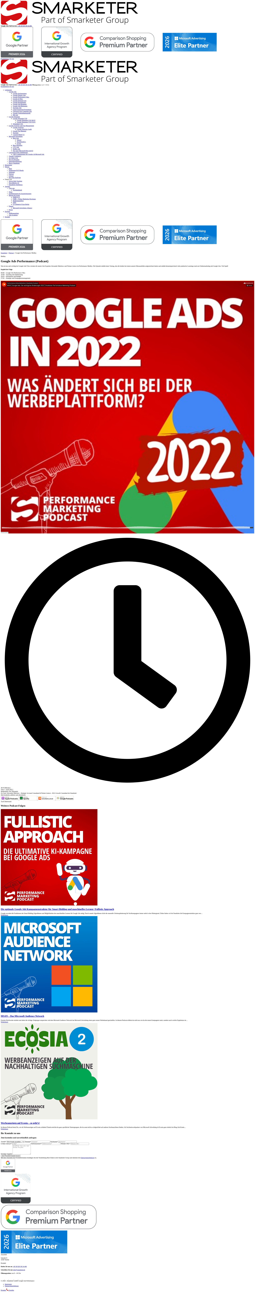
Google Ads (12, 92)
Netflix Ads (16, 149)
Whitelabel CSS (18, 124)
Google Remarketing (19, 102)
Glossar (11, 176)
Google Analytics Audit (24, 129)
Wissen (7, 167)
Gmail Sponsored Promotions (22, 109)
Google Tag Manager (19, 131)
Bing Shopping (17, 145)
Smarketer (4, 253)
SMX (14, 202)
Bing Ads (16, 138)
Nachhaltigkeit (17, 190)
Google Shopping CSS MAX (26, 120)
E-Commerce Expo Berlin (21, 204)
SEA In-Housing (14, 160)
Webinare (12, 172)
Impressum (8, 1284)
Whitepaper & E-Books (16, 170)
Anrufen (11, 1290)
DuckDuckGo (21, 142)
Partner (11, 206)
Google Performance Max (21, 97)
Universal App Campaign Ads (22, 111)
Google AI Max (18, 99)
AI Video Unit (13, 158)
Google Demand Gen (19, 101)
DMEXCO (16, 197)
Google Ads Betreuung (20, 106)
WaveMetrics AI (14, 183)
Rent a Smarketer (14, 163)
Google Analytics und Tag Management (21, 126)
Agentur (7, 186)
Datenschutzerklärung (87, 1158)
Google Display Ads (19, 95)
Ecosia (19, 143)
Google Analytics (18, 127)
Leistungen (8, 90)
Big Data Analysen (15, 177)
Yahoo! (19, 140)
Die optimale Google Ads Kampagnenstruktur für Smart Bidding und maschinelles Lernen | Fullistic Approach (57, 909)
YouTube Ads (17, 108)
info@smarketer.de (19, 1270)
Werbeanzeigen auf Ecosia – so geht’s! (20, 1123)
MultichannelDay (18, 201)
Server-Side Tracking (15, 181)
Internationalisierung (15, 161)
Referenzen (8, 165)
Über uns (12, 188)
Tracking (15, 133)
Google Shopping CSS (20, 118)
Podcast (11, 174)
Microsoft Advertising (16, 136)
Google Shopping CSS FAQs (26, 122)
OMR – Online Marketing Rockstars (24, 199)
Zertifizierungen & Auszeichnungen (20, 194)
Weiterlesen (4, 915)
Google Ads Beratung (19, 104)
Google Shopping (14, 117)
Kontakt (7, 217)
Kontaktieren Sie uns (7, 59)
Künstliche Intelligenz (16, 185)
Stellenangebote (14, 213)
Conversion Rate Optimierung (18, 152)
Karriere (7, 211)
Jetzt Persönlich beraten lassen (11, 1156)
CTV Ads (16, 147)
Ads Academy (13, 215)
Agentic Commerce (15, 156)
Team (10, 192)
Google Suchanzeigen (20, 93)
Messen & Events (14, 195)
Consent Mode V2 (18, 134)
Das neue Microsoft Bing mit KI (23, 151)
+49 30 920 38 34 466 (25, 26)
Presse (11, 210)
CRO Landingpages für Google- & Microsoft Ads (28, 154)
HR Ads (15, 115)
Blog (10, 168)
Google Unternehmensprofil (21, 113)
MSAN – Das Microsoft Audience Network (22, 1016)
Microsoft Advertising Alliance (22, 208)
